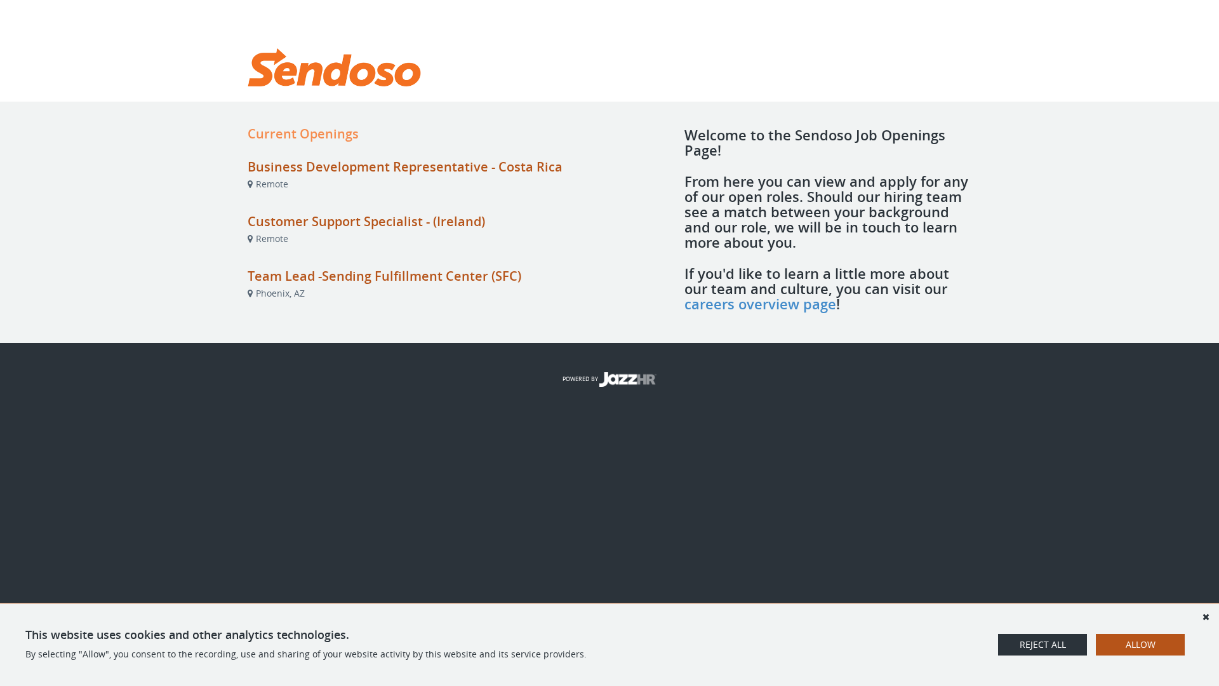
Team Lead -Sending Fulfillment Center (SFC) (384, 276)
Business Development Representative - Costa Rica (405, 166)
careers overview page (760, 303)
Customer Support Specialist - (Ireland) (366, 221)
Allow (1141, 644)
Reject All (1043, 644)
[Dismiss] (1206, 617)
